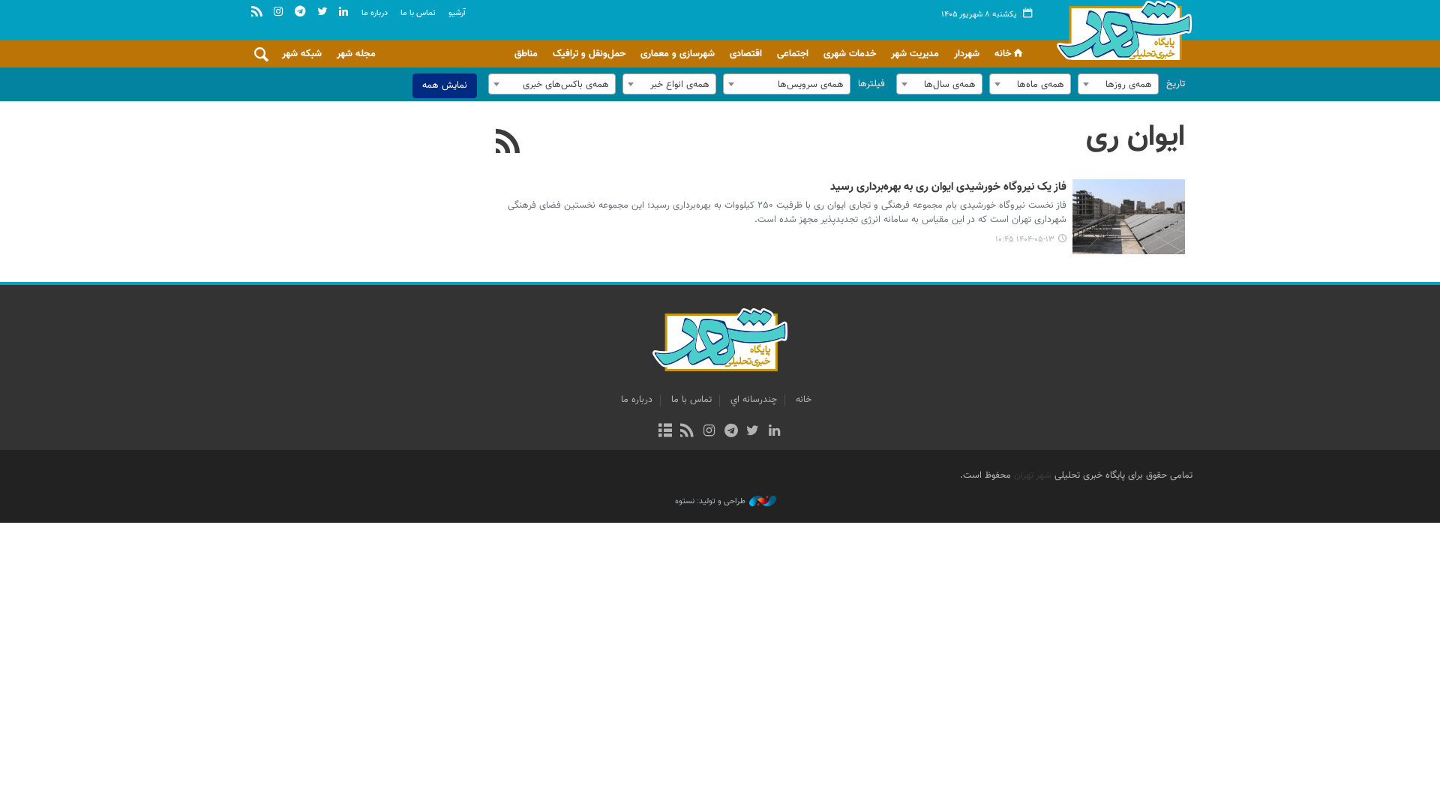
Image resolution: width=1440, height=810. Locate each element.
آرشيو (457, 13)
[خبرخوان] (687, 432)
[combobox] (1118, 84)
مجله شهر (356, 54)
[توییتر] (752, 432)
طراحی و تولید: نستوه (710, 502)
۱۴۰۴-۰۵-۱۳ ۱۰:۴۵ (1024, 239)
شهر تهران (1033, 475)
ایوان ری (1135, 137)
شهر (1120, 30)
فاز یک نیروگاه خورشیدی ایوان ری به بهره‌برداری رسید (948, 187)
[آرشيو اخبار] (665, 432)
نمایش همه (444, 85)
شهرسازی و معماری (677, 54)
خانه (1002, 54)
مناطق (526, 54)
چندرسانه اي (753, 399)
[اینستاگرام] (709, 432)
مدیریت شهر (915, 54)
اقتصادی (746, 54)
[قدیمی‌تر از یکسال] (1128, 216)
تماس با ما (418, 13)
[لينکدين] (774, 432)
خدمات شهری (850, 54)
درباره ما (375, 13)
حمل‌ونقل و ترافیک (589, 54)
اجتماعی (792, 54)
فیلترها (871, 84)
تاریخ (1175, 84)
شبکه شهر (302, 54)
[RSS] (508, 143)
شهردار (967, 54)
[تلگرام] (731, 432)
